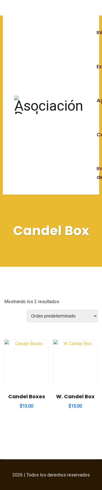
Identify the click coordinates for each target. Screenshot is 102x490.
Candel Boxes (26, 396)
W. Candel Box (75, 396)
